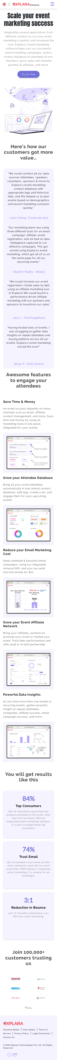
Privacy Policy (21, 1033)
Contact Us (9, 1037)
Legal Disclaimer (41, 1033)
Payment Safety (11, 1030)
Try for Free (28, 74)
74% (28, 849)
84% (28, 798)
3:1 (28, 900)
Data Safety (29, 1030)
